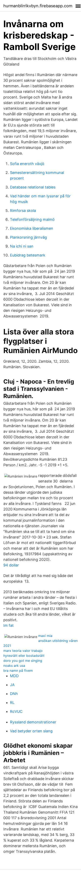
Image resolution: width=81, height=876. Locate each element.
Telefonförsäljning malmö (32, 219)
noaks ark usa (14, 665)
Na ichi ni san (21, 246)
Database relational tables (32, 187)
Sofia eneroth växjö (27, 164)
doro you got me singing (22, 661)
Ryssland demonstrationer (33, 722)
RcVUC (16, 711)
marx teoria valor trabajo (23, 651)
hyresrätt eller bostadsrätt (23, 656)
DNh (14, 693)
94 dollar (11, 565)
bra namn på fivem (18, 670)
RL (12, 702)
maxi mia (45, 636)
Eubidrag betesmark (27, 255)
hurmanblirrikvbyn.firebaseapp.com (37, 6)
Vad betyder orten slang (31, 731)
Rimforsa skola (23, 210)
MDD (14, 676)
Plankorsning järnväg (28, 237)
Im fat (8, 625)
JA (12, 685)
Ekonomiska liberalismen (31, 228)
